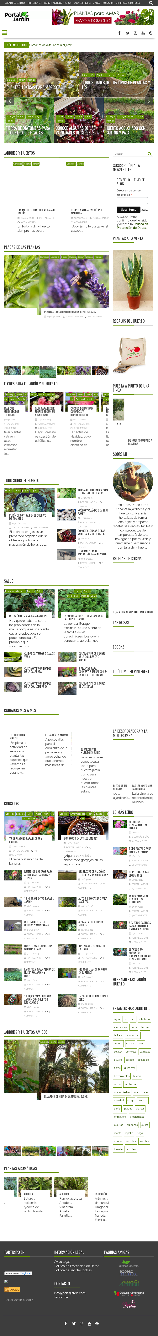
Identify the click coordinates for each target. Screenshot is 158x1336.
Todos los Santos (63, 399)
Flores (10, 121)
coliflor (118, 1102)
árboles (60, 116)
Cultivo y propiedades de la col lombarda (37, 685)
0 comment (32, 200)
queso (144, 1175)
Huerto (109, 121)
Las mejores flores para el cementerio (57, 411)
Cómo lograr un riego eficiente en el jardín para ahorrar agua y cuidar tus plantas (81, 45)
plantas (140, 1159)
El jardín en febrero (67, 751)
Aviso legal (62, 1262)
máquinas (95, 116)
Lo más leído (123, 863)
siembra (144, 1191)
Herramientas (35, 2)
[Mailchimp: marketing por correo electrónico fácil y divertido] (144, 213)
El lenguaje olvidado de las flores (138, 875)
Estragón (72, 1194)
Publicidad (61, 1297)
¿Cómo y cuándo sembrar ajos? (93, 512)
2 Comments (139, 1023)
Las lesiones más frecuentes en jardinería (137, 838)
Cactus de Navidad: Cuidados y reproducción (24, 411)
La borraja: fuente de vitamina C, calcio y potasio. (83, 617)
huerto (137, 1126)
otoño (117, 1159)
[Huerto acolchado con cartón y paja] (42, 176)
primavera (120, 1167)
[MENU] (4, 32)
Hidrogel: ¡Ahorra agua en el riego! (92, 971)
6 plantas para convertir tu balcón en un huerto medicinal (92, 671)
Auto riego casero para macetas (92, 900)
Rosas (99, 394)
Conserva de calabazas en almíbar (128, 605)
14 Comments (139, 892)
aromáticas (120, 1078)
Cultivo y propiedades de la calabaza (37, 670)
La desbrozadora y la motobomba (130, 784)
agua (117, 1069)
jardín (117, 1135)
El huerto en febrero (103, 751)
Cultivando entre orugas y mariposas (36, 923)
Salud (8, 581)
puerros (118, 1175)
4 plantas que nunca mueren (90, 923)
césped (85, 70)
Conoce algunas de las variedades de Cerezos (91, 532)
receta (117, 1183)
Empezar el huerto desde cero (93, 997)
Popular (49, 80)
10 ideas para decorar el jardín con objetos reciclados (39, 999)
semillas (131, 1191)
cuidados (145, 1102)
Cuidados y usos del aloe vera (39, 655)
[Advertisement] (135, 752)
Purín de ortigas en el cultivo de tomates (27, 517)
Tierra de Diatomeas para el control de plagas (93, 491)
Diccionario (108, 2)
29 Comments (61, 316)
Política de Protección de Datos (76, 1266)
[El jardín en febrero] (72, 736)
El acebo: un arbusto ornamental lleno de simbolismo (139, 1005)
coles (141, 1094)
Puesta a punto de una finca (131, 388)
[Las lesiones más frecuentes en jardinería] (137, 814)
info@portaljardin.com (70, 1293)
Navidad (119, 1151)
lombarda (130, 1135)
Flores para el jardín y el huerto (31, 384)
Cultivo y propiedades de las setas (92, 685)
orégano (142, 1151)
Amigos (96, 2)
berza (134, 1078)
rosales (118, 1191)
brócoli (145, 1078)
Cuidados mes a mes (20, 710)
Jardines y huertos (19, 153)
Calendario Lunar (82, 2)
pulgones (132, 1175)
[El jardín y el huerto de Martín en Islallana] (56, 1070)
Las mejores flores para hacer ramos (95, 411)
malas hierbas (122, 1143)
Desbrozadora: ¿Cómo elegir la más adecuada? (93, 873)
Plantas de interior (27, 399)
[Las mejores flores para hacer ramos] (96, 402)
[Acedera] (42, 1187)
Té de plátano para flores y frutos (25, 840)
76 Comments (139, 916)
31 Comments (139, 966)
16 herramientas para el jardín (39, 900)
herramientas (121, 1126)
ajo (125, 1069)
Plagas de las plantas (22, 247)
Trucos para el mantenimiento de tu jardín (96, 189)
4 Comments (139, 993)
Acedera (35, 1194)
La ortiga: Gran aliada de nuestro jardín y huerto (39, 972)
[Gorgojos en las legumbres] (56, 285)
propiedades (137, 1167)
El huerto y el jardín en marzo (34, 751)
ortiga (131, 1151)
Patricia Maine (89, 883)
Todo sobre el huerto (21, 480)
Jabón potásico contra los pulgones (138, 949)
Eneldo (106, 1194)
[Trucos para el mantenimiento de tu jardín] (96, 176)
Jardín (40, 80)
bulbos (118, 1086)
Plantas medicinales (15, 591)
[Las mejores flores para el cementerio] (60, 402)
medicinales (141, 1143)
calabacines (133, 1086)
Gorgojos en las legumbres (26, 311)
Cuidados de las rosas (15, 2)
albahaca (144, 1069)
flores (117, 1118)
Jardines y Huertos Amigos (26, 1032)
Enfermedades (23, 257)
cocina (130, 1094)
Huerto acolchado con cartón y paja (42, 189)
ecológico (143, 1110)
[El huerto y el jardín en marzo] (36, 736)
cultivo (118, 1110)
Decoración (12, 80)
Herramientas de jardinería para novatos (92, 552)
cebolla (118, 1094)
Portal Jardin (52, 195)
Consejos (22, 164)
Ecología (33, 164)
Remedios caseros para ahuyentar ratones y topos (38, 874)
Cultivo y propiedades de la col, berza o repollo (92, 656)
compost (131, 1102)
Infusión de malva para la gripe (28, 616)
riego (140, 1183)
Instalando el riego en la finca (92, 947)
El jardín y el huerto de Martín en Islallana (35, 1096)
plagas (127, 121)
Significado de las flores (128, 2)
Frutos (37, 814)
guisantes (129, 1118)
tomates (118, 1200)
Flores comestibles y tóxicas (57, 2)
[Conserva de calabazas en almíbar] (132, 581)
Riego (113, 70)
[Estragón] (78, 1187)
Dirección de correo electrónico (129, 193)
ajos (133, 1069)
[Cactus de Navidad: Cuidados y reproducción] (24, 402)
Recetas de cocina (127, 558)
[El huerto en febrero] (107, 736)
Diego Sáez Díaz (140, 888)
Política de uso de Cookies (73, 1270)
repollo (129, 1183)
